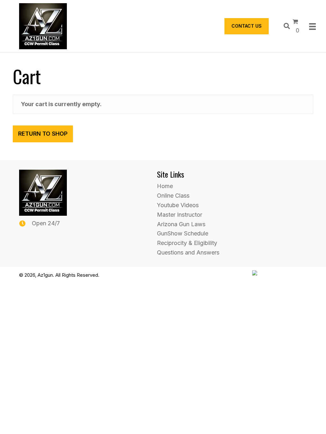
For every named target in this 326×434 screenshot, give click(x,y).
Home (165, 186)
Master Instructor (179, 214)
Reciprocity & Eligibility (187, 243)
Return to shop (42, 133)
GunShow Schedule (182, 233)
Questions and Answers (188, 252)
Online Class (173, 195)
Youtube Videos (178, 205)
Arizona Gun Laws (181, 224)
